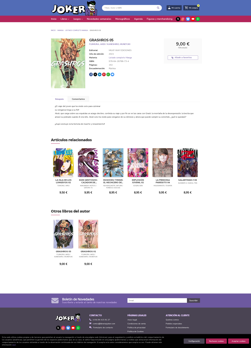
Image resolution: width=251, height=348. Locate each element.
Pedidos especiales (174, 323)
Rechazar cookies (216, 341)
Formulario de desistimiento (177, 327)
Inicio (53, 30)
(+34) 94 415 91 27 (101, 319)
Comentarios (78, 99)
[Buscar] (158, 8)
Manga (61, 30)
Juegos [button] (77, 18)
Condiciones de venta (136, 323)
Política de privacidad (136, 327)
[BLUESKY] (188, 19)
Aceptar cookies (239, 341)
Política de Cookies (135, 331)
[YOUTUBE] (193, 19)
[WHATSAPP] (198, 19)
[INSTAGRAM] (183, 19)
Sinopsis (59, 99)
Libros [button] (64, 18)
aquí (14, 344)
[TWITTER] (178, 19)
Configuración (194, 341)
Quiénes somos (172, 319)
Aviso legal (132, 319)
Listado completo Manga (76, 30)
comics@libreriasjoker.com (104, 323)
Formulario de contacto (103, 327)
